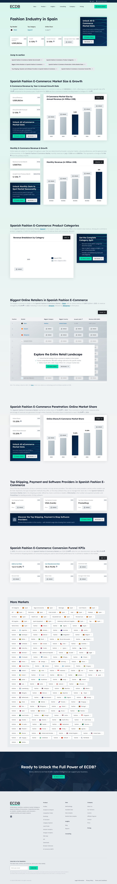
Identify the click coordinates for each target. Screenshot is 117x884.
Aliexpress (66, 306)
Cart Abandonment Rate (52, 564)
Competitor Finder (48, 813)
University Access (102, 1)
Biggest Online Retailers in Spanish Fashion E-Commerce (27, 64)
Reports (67, 828)
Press (88, 823)
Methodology (68, 806)
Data (34, 6)
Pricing (82, 6)
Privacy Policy (89, 880)
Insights (53, 6)
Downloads (46, 842)
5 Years (98, 98)
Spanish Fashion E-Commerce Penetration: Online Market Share (66, 64)
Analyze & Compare (48, 810)
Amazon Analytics (48, 829)
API (44, 839)
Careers (89, 813)
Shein (15, 30)
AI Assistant (46, 819)
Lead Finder (46, 826)
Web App (45, 836)
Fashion (46, 323)
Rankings (45, 816)
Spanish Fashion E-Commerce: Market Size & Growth (26, 60)
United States (63, 323)
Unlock (70, 42)
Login (92, 1)
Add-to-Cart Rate (17, 564)
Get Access (87, 41)
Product (43, 6)
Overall (101, 312)
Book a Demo (101, 6)
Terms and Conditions (101, 880)
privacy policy (22, 873)
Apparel (30, 30)
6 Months (97, 162)
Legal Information (79, 880)
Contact (89, 819)
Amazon (51, 306)
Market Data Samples (71, 816)
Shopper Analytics (48, 832)
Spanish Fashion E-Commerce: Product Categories (60, 60)
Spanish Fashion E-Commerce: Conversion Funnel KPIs (76, 69)
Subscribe (33, 868)
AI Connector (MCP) (48, 849)
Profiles (45, 806)
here (32, 385)
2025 (65, 237)
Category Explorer (48, 823)
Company (72, 6)
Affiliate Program (91, 816)
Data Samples (69, 813)
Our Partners (90, 809)
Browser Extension (48, 846)
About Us (89, 806)
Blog (66, 825)
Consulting (63, 6)
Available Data (69, 809)
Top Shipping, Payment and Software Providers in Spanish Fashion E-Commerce (33, 69)
